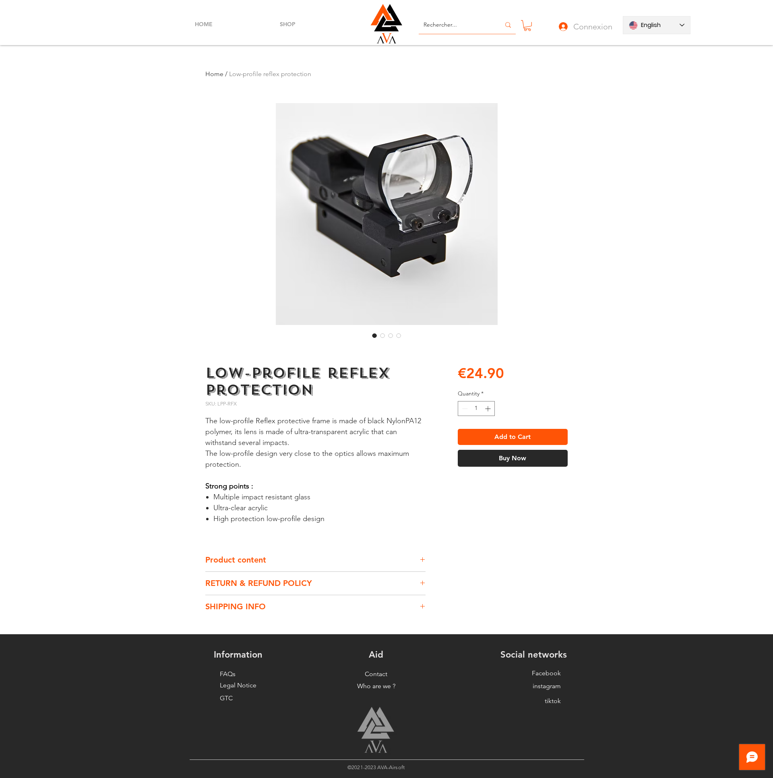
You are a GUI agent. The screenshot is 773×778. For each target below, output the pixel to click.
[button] (527, 25)
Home (214, 74)
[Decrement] (464, 408)
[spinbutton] (476, 408)
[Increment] (489, 408)
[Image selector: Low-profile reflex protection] (374, 335)
